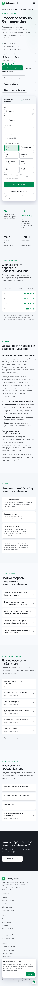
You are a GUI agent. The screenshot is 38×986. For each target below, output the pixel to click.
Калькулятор (6, 919)
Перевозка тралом (8, 910)
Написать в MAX (7, 953)
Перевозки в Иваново (11, 84)
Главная (4, 9)
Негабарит (5, 904)
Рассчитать (17, 184)
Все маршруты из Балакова (13, 78)
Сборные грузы (7, 907)
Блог (3, 932)
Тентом (4, 897)
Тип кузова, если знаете (11, 143)
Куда (5, 116)
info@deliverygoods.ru (9, 950)
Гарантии (5, 925)
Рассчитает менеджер (19, 191)
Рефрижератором (8, 900)
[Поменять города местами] (30, 114)
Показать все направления (13, 738)
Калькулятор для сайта (9, 938)
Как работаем (6, 922)
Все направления (8, 928)
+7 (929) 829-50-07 (8, 947)
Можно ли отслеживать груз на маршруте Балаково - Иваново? (16, 621)
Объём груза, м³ (9, 134)
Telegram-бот (6, 956)
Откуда (6, 107)
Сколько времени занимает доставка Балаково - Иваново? (15, 603)
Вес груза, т (8, 125)
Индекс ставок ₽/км (8, 935)
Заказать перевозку (14, 68)
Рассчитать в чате (34, 982)
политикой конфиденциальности (12, 969)
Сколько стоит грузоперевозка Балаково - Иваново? (15, 593)
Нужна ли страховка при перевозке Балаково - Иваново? (17, 631)
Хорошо (30, 974)
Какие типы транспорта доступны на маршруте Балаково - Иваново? (17, 612)
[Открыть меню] (34, 3)
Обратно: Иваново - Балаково (14, 90)
